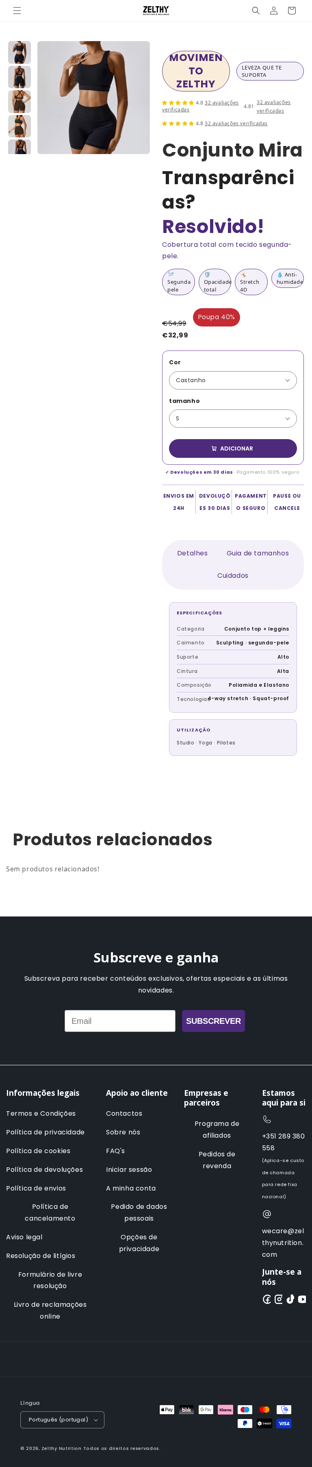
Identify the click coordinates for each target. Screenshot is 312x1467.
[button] (17, 11)
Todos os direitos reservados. (122, 1448)
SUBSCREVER (213, 1020)
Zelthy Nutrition (61, 1448)
